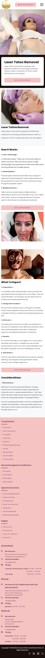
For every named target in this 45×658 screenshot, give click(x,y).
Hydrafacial (7, 508)
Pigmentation (8, 452)
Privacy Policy (7, 527)
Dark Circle (6, 438)
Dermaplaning (8, 501)
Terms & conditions (10, 534)
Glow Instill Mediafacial (11, 494)
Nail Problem (7, 478)
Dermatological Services (11, 445)
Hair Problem (7, 475)
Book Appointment (26, 5)
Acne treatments (9, 431)
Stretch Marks (8, 456)
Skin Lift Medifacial (9, 511)
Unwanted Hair (8, 459)
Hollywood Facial (9, 497)
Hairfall (5, 449)
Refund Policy (7, 530)
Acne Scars (7, 427)
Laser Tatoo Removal (10, 504)
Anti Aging (6, 434)
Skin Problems (8, 482)
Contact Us (7, 537)
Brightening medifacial (11, 515)
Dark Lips (6, 442)
